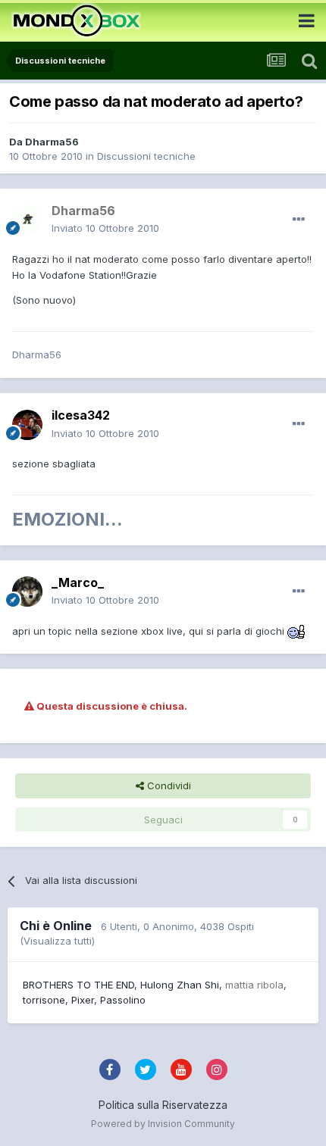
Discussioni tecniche (146, 156)
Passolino (123, 1000)
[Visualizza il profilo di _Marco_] (27, 591)
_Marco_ (78, 582)
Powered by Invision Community (163, 1123)
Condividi (167, 785)
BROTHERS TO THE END (78, 985)
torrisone (44, 1000)
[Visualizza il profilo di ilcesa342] (27, 425)
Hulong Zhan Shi (179, 985)
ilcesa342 (81, 415)
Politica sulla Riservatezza (163, 1104)
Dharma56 (52, 142)
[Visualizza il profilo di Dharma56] (27, 220)
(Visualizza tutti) (57, 941)
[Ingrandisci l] (296, 631)
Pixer (82, 1000)
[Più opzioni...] (299, 220)
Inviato (105, 228)
